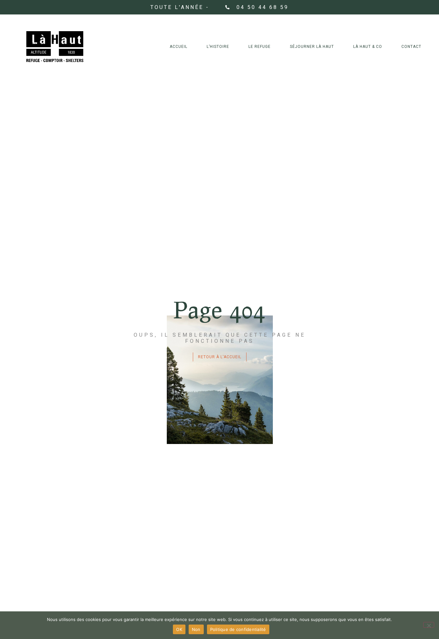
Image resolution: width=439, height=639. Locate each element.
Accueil (178, 46)
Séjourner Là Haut (312, 46)
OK (179, 629)
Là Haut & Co (367, 46)
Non (196, 629)
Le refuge (259, 46)
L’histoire (218, 46)
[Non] (428, 625)
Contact (411, 46)
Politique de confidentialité (238, 629)
